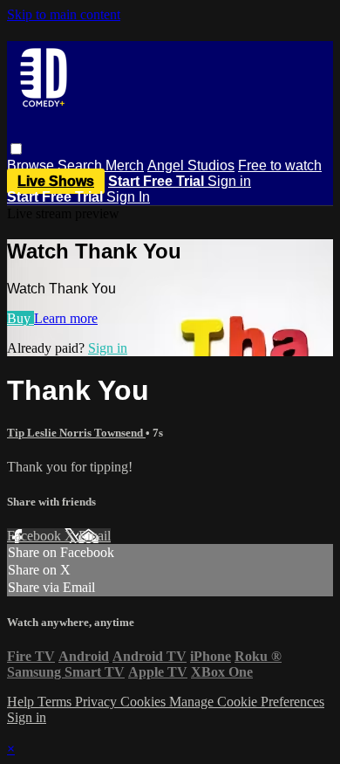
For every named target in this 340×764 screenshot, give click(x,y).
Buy (20, 318)
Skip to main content (63, 14)
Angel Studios (191, 165)
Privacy (97, 701)
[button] (16, 149)
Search (81, 165)
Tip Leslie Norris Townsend (76, 432)
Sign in (229, 181)
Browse (32, 165)
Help (22, 701)
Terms (56, 701)
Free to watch (280, 165)
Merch (124, 165)
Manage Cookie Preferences (246, 701)
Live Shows (55, 181)
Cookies (144, 701)
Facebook (36, 535)
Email (94, 535)
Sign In (128, 196)
